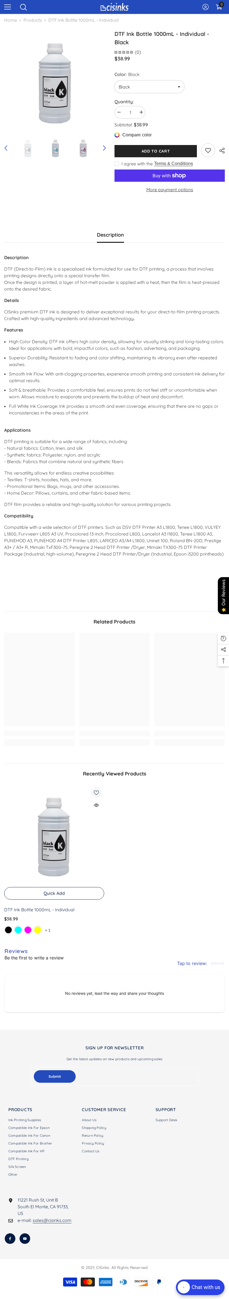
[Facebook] (10, 1238)
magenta (28, 930)
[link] (208, 150)
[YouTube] (25, 1238)
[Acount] (205, 7)
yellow (38, 930)
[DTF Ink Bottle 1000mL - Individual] (54, 834)
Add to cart (156, 151)
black (8, 930)
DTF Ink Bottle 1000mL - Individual (39, 909)
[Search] (23, 7)
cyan (18, 930)
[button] (6, 148)
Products (32, 20)
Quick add (54, 893)
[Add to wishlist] (96, 792)
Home (10, 20)
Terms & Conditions (173, 163)
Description (110, 235)
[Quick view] (96, 805)
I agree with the (137, 163)
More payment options (169, 189)
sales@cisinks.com (52, 1220)
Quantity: (124, 101)
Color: (127, 74)
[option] (55, 80)
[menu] (7, 7)
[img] (124, 52)
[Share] (220, 150)
